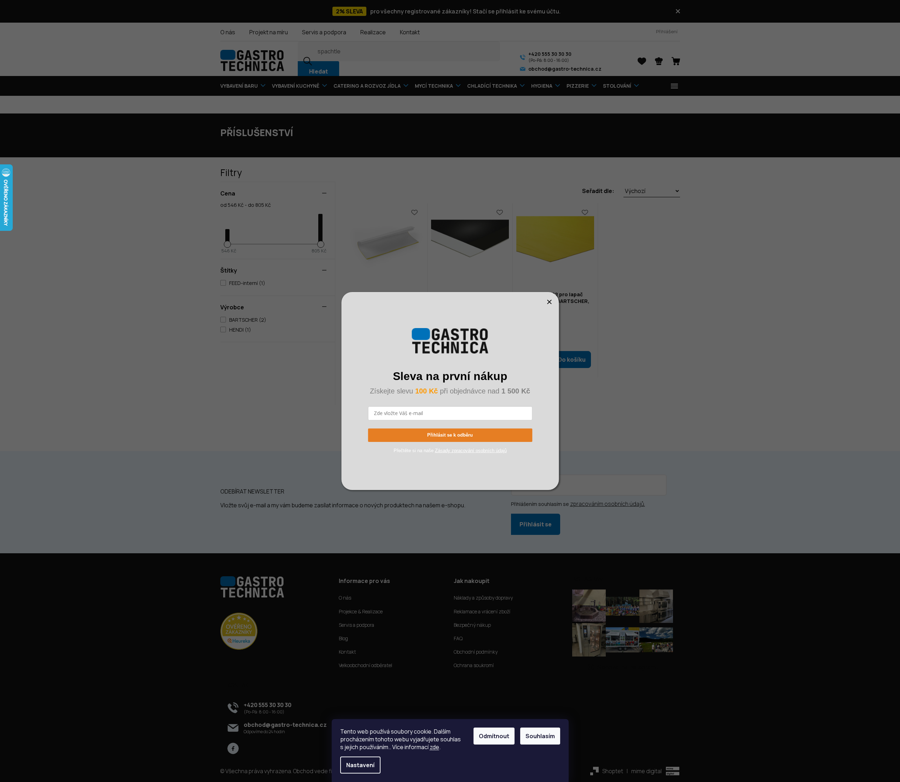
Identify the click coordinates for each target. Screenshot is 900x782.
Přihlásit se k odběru (450, 435)
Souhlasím (540, 736)
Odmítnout (494, 736)
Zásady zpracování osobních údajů (471, 450)
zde (434, 747)
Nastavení (360, 765)
